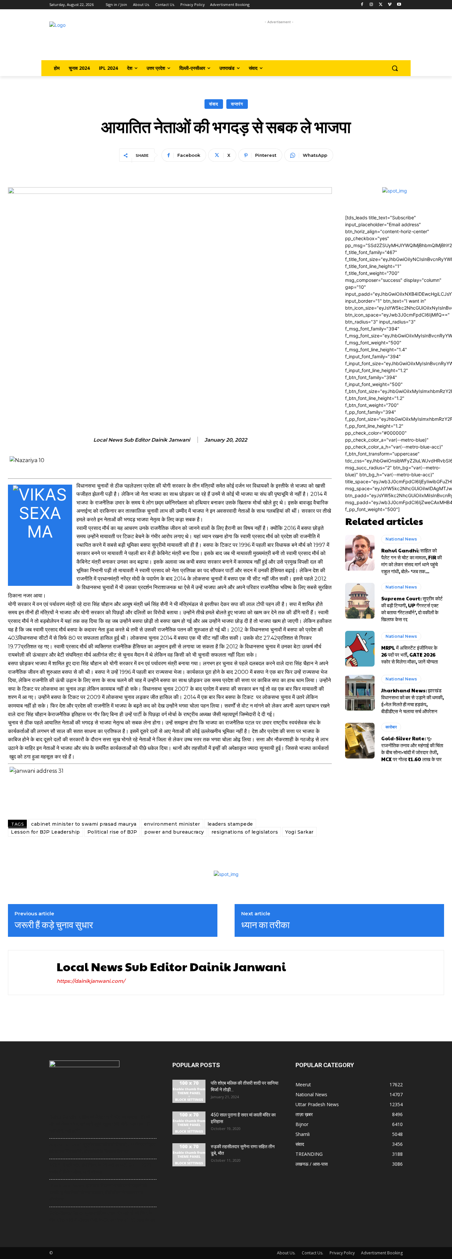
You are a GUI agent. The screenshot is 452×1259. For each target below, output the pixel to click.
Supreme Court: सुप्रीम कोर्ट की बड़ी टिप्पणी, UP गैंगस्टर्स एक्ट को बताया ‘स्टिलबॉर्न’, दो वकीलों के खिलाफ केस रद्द (412, 609)
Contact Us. (312, 1253)
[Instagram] (371, 5)
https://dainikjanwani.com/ (91, 981)
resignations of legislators (244, 832)
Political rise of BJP (112, 832)
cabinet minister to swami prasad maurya (84, 824)
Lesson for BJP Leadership (45, 832)
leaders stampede (230, 824)
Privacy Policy (342, 1253)
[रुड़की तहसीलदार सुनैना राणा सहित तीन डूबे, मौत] (188, 1154)
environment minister (172, 824)
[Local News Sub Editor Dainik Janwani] (31, 972)
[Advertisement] (279, 40)
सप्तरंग (237, 104)
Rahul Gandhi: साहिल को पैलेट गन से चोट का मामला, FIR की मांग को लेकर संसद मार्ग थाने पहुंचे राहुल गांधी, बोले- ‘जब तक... (411, 561)
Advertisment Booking (382, 1253)
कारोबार (391, 726)
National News (401, 539)
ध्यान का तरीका (265, 924)
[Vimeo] (389, 5)
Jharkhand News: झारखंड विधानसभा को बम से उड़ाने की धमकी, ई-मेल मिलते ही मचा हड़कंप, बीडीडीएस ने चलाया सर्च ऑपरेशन (412, 701)
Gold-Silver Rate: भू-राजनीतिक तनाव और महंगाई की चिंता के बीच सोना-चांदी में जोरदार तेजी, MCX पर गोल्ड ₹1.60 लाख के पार (412, 748)
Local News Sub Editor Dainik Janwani (141, 440)
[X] (380, 5)
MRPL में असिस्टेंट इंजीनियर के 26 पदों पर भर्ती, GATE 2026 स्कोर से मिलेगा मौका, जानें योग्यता (409, 654)
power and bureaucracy (174, 832)
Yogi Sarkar (299, 832)
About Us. (286, 1253)
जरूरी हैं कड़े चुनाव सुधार (54, 924)
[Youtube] (399, 5)
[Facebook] (362, 5)
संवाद (213, 104)
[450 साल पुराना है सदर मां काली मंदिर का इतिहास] (188, 1123)
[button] (395, 68)
